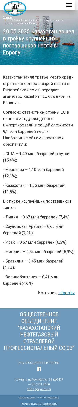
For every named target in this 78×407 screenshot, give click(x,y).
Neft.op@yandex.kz (39, 389)
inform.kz (66, 292)
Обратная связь (50, 404)
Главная (7, 17)
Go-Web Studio (52, 398)
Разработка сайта (27, 398)
